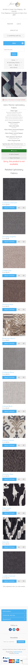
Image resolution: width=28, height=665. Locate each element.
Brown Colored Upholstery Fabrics (14, 120)
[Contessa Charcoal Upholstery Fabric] (14, 189)
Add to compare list (18, 207)
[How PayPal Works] (14, 664)
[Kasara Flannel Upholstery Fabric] (14, 426)
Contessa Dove (8, 372)
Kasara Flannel (8, 440)
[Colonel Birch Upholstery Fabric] (14, 392)
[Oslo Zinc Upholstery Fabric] (14, 528)
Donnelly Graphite (9, 237)
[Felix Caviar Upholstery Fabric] (14, 494)
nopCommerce (17, 652)
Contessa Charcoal (9, 203)
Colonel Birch (7, 406)
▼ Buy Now (14, 150)
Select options (9, 207)
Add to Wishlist (23, 207)
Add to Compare (15, 154)
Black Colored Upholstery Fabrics (14, 117)
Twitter (14, 629)
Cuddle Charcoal (8, 576)
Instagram (17, 629)
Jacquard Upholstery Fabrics (14, 115)
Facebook (10, 629)
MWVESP (17, 653)
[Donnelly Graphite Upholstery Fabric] (14, 223)
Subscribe (21, 641)
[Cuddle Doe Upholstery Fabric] (14, 257)
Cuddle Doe (6, 270)
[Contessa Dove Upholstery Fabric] (14, 358)
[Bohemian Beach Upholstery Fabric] (14, 324)
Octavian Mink (7, 474)
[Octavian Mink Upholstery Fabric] (14, 460)
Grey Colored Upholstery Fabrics (14, 118)
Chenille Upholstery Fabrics (14, 114)
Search (14, 54)
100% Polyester (14, 124)
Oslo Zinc (5, 542)
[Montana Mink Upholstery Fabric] (14, 290)
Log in (19, 24)
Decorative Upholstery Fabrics (14, 112)
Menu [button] (14, 43)
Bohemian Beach (8, 338)
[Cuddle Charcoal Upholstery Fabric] (14, 562)
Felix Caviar (6, 508)
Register (10, 24)
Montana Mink (7, 304)
